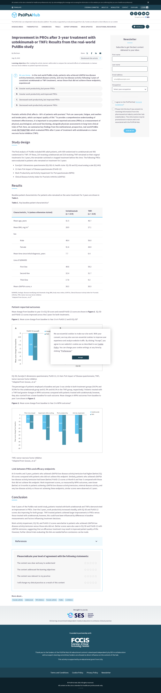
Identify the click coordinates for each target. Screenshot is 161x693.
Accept (80, 357)
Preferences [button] (66, 351)
